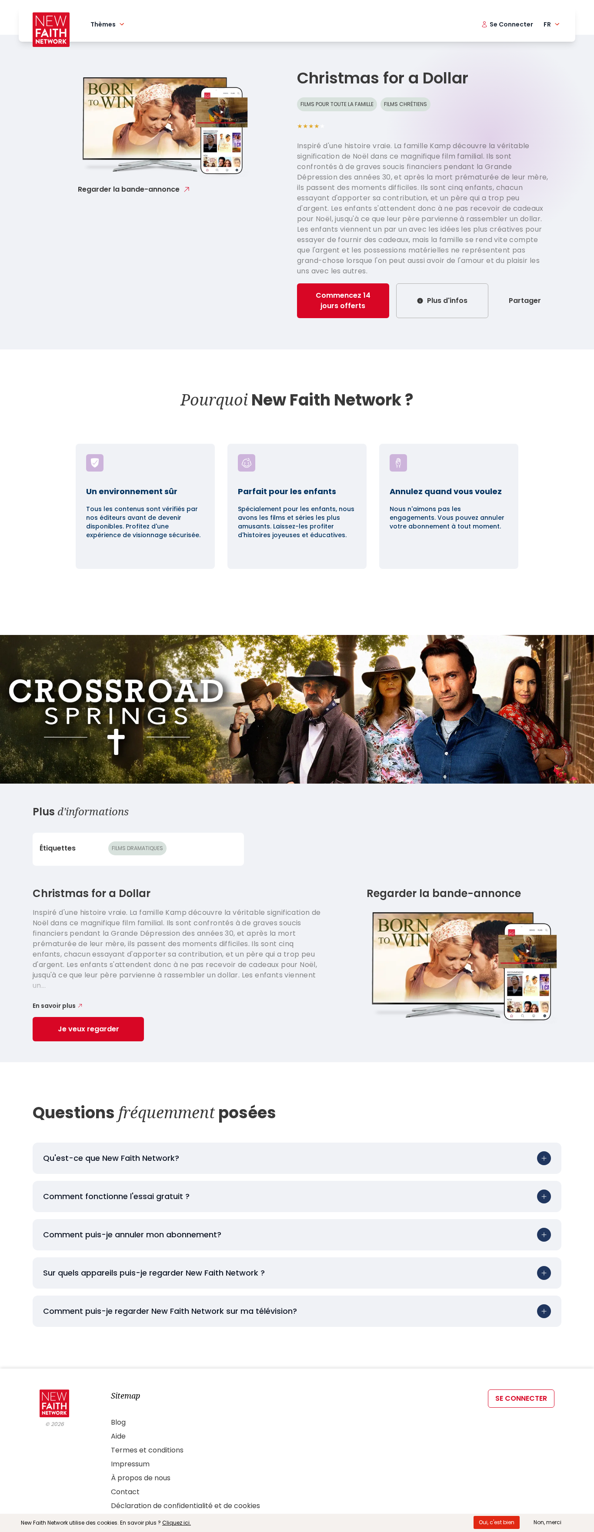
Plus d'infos (447, 301)
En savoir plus (54, 1005)
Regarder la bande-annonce (129, 189)
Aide (118, 1436)
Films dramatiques (137, 848)
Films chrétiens (405, 104)
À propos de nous (140, 1478)
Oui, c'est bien (496, 1522)
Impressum (130, 1464)
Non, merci (547, 1522)
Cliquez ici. (176, 1522)
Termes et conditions (147, 1450)
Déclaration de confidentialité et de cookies (185, 1506)
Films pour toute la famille (337, 104)
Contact (125, 1492)
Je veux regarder (88, 1029)
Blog (118, 1422)
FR (547, 24)
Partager (525, 301)
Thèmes (103, 24)
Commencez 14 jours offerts (343, 300)
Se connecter (521, 1398)
